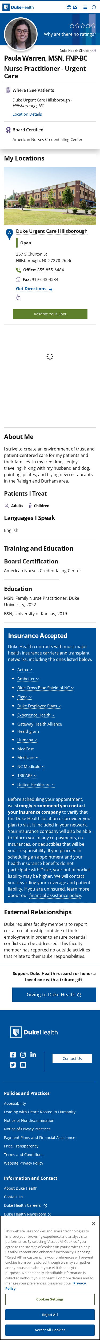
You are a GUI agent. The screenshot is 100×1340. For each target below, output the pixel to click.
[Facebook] (14, 1056)
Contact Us (72, 1058)
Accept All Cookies (50, 1329)
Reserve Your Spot (50, 313)
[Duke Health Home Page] (35, 1032)
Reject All (50, 1314)
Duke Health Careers (23, 1205)
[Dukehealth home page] (12, 7)
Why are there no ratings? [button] (70, 34)
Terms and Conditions (23, 1154)
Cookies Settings (49, 1299)
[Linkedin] (34, 1056)
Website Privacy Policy (23, 1163)
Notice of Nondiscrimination (29, 1120)
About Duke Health (21, 1188)
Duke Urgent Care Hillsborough (51, 231)
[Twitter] (14, 1066)
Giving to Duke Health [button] (51, 994)
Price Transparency (21, 1146)
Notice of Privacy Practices (27, 1128)
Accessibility (15, 1103)
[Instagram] (24, 1056)
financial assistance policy (55, 895)
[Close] (93, 1223)
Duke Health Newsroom (25, 1214)
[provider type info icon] (94, 51)
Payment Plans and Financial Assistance (39, 1137)
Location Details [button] (27, 114)
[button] (72, 7)
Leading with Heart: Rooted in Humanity (39, 1111)
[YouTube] (24, 1066)
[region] (50, 1278)
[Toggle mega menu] (85, 7)
